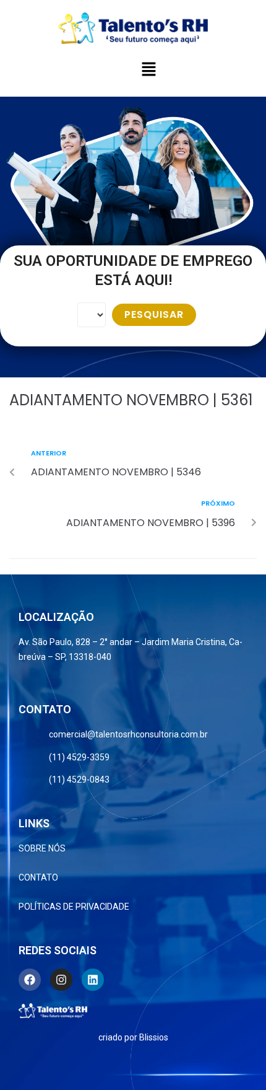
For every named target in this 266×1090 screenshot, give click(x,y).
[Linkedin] (93, 980)
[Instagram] (61, 980)
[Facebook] (30, 980)
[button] (148, 70)
